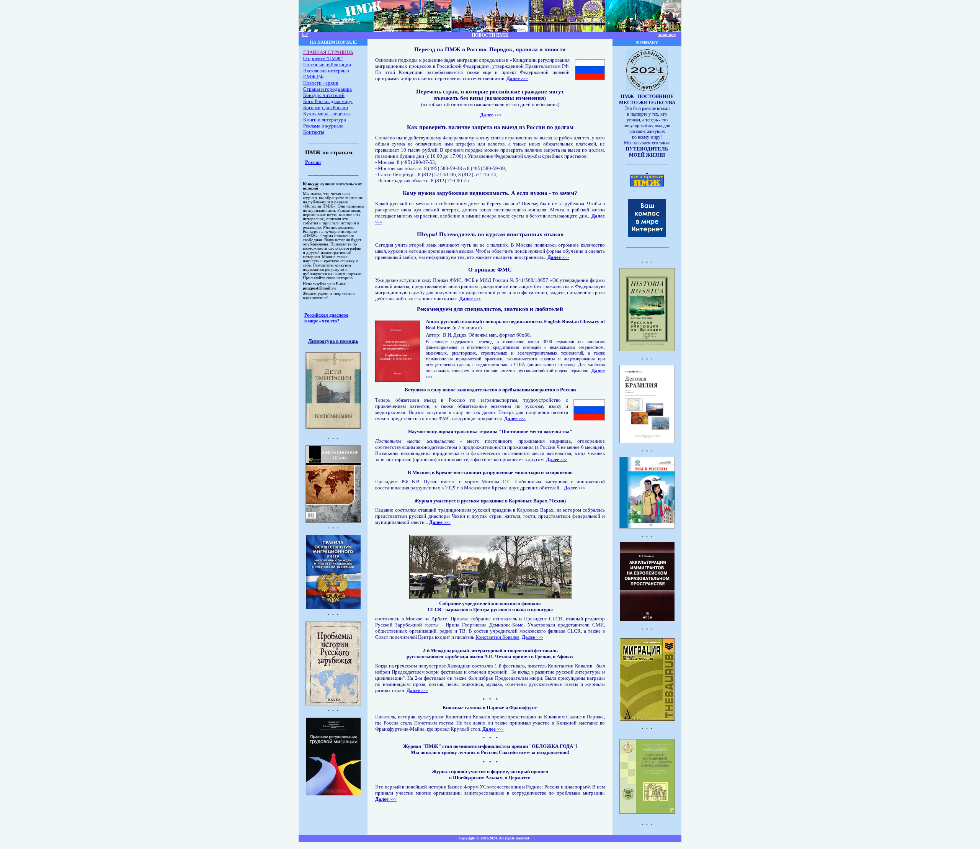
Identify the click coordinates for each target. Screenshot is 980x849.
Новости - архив (320, 83)
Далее (513, 78)
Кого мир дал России (325, 107)
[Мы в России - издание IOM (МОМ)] (647, 526)
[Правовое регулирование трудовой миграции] (333, 794)
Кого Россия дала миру (328, 101)
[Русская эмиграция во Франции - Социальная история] (647, 349)
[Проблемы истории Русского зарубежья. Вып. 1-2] (333, 704)
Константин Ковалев (497, 637)
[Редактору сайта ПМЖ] (305, 35)
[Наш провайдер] (647, 235)
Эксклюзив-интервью (326, 71)
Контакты (313, 132)
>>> (524, 79)
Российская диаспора (326, 315)
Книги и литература (324, 120)
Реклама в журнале (323, 126)
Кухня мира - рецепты (327, 113)
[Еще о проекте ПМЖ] (647, 169)
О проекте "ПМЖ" (323, 58)
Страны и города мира (327, 89)
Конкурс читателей (324, 95)
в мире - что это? (321, 321)
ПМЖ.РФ (313, 77)
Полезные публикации (327, 64)
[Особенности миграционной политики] (647, 813)
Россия (313, 162)
